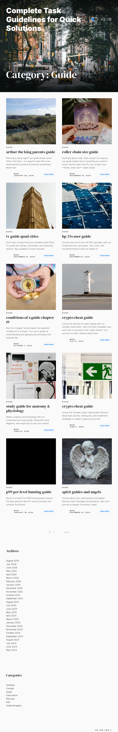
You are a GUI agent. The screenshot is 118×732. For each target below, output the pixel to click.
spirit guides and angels (81, 491)
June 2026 (11, 567)
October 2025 (13, 595)
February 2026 (13, 581)
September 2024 (14, 636)
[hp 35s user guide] (87, 206)
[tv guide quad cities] (31, 206)
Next (66, 532)
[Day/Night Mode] (94, 19)
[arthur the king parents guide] (31, 121)
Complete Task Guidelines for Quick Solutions (43, 19)
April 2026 (11, 574)
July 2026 (11, 564)
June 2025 (11, 609)
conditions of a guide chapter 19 (30, 319)
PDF (8, 702)
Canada (10, 688)
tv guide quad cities (22, 236)
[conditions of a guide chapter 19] (31, 287)
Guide (9, 147)
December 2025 (14, 588)
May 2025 (11, 612)
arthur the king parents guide (30, 151)
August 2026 (12, 560)
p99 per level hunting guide (28, 491)
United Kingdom (14, 705)
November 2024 (14, 629)
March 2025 (12, 619)
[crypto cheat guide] (87, 287)
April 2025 (11, 615)
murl (17, 174)
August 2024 (12, 639)
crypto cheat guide (77, 317)
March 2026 (12, 578)
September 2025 (14, 598)
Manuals (10, 698)
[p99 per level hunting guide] (31, 461)
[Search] (103, 19)
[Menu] (110, 19)
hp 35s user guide (76, 236)
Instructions (12, 695)
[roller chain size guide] (87, 121)
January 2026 (13, 584)
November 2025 (14, 591)
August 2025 (12, 602)
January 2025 (13, 622)
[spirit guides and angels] (87, 461)
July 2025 (11, 605)
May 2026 (11, 571)
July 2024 (11, 643)
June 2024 (11, 646)
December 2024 (14, 626)
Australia (10, 685)
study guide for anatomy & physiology (28, 408)
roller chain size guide (80, 151)
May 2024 (11, 650)
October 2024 (13, 632)
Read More (48, 174)
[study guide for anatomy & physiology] (31, 376)
